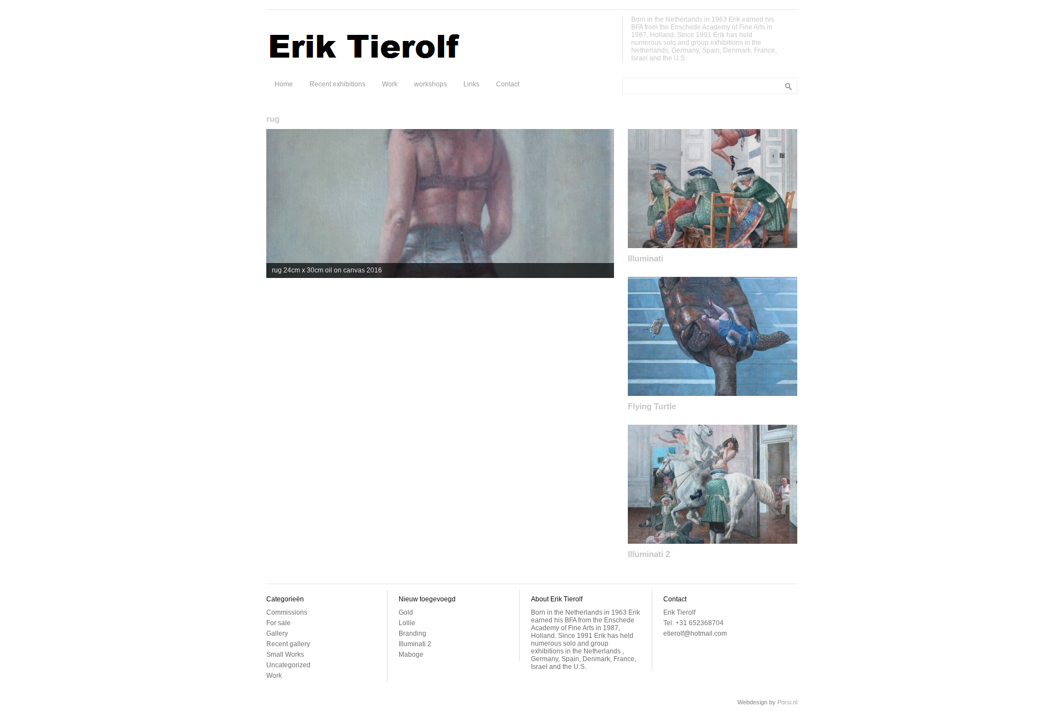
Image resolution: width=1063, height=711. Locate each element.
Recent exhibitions (337, 84)
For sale (278, 623)
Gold (406, 612)
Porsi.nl (787, 702)
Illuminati (645, 258)
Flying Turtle (652, 406)
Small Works (285, 654)
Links (471, 84)
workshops (430, 84)
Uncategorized (288, 665)
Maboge (411, 654)
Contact (507, 84)
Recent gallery (288, 644)
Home (284, 84)
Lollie (407, 623)
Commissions (286, 612)
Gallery (277, 633)
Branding (412, 633)
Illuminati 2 (649, 554)
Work (390, 84)
